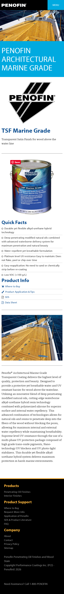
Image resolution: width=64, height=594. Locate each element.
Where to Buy (12, 286)
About (7, 536)
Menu (56, 4)
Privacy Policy (11, 543)
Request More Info (14, 511)
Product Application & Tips (20, 291)
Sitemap (8, 547)
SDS (7, 297)
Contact (8, 540)
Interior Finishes (13, 495)
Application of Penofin (16, 515)
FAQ (6, 523)
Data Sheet (11, 302)
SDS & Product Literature (18, 519)
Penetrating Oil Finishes (17, 491)
